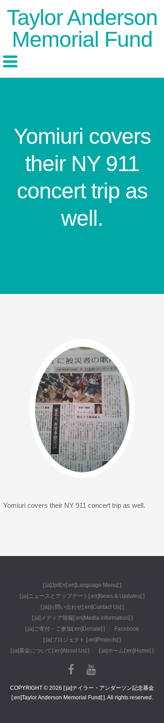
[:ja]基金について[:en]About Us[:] (49, 650)
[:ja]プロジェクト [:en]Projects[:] (82, 640)
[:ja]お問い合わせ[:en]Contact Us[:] (82, 607)
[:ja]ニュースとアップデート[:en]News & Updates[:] (82, 596)
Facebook (126, 629)
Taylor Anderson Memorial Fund (82, 28)
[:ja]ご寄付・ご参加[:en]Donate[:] (65, 629)
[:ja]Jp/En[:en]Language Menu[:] (82, 585)
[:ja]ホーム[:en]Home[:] (126, 650)
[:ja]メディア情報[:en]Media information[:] (82, 618)
